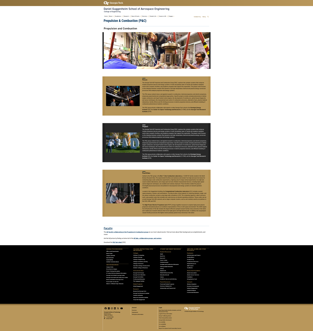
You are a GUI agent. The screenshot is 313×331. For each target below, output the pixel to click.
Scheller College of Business (140, 267)
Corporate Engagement (139, 299)
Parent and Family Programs (167, 284)
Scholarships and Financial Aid (167, 288)
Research (126, 16)
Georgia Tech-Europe (138, 272)
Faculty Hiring (190, 259)
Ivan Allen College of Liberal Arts (141, 265)
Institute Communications (112, 261)
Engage (171, 16)
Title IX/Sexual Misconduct (165, 318)
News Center (109, 253)
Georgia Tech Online (138, 277)
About (110, 16)
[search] (208, 16)
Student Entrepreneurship (166, 272)
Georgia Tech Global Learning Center (115, 275)
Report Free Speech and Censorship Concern (170, 328)
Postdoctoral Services (192, 261)
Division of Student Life (166, 286)
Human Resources (191, 263)
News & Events (135, 16)
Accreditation (162, 326)
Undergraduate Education (166, 266)
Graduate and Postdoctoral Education (169, 264)
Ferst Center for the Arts (112, 281)
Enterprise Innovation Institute (140, 297)
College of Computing (138, 255)
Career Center (163, 260)
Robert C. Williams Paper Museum (114, 283)
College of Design (137, 257)
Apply (161, 254)
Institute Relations (191, 290)
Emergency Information (137, 314)
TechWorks (190, 267)
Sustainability (109, 259)
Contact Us (197, 16)
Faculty (108, 228)
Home (106, 16)
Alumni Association (192, 272)
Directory (144, 16)
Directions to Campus (111, 269)
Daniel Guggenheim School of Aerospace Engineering (136, 8)
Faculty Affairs (190, 257)
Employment (135, 312)
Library (162, 268)
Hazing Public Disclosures (165, 320)
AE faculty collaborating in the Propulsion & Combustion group (127, 232)
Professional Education (139, 279)
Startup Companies (191, 284)
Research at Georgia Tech (139, 291)
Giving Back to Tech (192, 279)
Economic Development (193, 286)
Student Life (153, 16)
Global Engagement (138, 286)
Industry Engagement (192, 288)
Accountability (162, 324)
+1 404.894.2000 (109, 317)
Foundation (189, 277)
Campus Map (109, 318)
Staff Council (190, 265)
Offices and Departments (112, 251)
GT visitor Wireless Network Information (116, 273)
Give (203, 16)
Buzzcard (162, 258)
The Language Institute (138, 281)
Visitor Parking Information (113, 271)
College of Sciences (138, 263)
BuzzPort (162, 256)
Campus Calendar (110, 255)
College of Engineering (112, 12)
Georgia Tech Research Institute (141, 293)
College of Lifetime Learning (140, 261)
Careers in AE (162, 16)
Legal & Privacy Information (165, 313)
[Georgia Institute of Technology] (113, 2)
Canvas (162, 277)
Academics (118, 16)
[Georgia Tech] (192, 308)
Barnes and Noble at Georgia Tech (114, 279)
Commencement (164, 262)
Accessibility (162, 322)
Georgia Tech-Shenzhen (139, 274)
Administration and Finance (194, 255)
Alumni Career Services (193, 274)
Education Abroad (164, 274)
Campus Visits (109, 267)
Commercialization (138, 295)
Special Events (110, 257)
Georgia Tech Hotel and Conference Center (117, 277)
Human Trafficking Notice (165, 315)
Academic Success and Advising (168, 279)
